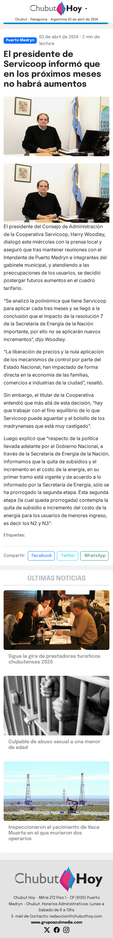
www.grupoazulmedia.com (56, 922)
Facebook (42, 556)
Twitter (68, 556)
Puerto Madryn (20, 40)
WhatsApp (95, 556)
